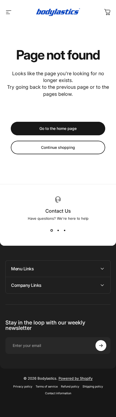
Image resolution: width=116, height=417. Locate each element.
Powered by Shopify (76, 378)
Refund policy (70, 386)
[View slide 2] (58, 230)
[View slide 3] (64, 230)
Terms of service (47, 386)
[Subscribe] (100, 345)
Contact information (58, 393)
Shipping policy (93, 386)
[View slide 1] (51, 230)
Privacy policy (22, 386)
